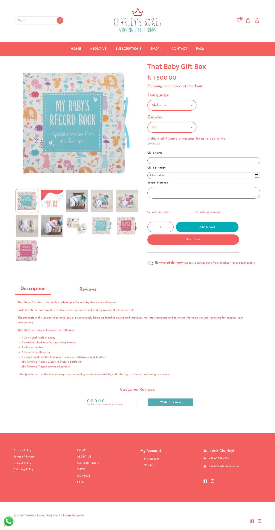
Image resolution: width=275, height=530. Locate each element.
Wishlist (148, 465)
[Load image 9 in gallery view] (102, 225)
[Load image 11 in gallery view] (27, 250)
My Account (151, 459)
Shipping (154, 86)
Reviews (87, 289)
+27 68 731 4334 (219, 458)
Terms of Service (24, 456)
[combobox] (39, 20)
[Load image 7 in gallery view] (52, 225)
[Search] (60, 20)
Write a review (170, 402)
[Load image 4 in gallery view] (102, 200)
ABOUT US (84, 456)
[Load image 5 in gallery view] (126, 200)
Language (158, 95)
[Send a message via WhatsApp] (9, 521)
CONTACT (83, 476)
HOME (81, 450)
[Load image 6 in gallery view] (27, 225)
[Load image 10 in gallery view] (126, 225)
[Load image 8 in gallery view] (76, 225)
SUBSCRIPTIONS (88, 463)
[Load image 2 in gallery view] (52, 200)
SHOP (81, 469)
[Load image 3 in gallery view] (76, 200)
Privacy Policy (22, 450)
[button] (248, 20)
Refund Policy (22, 463)
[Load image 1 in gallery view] (27, 200)
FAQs (80, 482)
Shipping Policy (23, 469)
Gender (155, 117)
